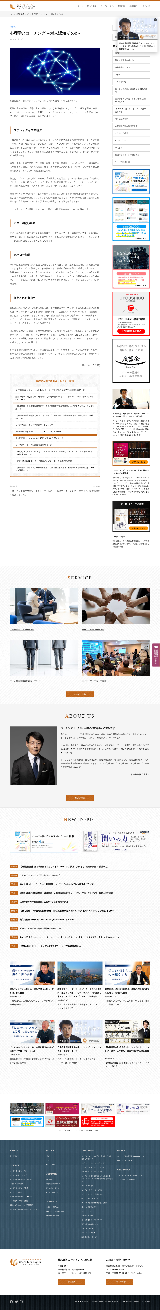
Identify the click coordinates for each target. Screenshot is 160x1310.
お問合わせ (145, 6)
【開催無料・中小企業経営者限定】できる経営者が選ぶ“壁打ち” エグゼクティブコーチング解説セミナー (55, 407)
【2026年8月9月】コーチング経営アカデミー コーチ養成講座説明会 (44, 461)
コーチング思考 (118, 537)
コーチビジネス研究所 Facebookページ (130, 1156)
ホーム (80, 6)
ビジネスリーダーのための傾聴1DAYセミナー (35, 445)
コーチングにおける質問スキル (92, 1194)
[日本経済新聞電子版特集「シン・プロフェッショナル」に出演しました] (80, 1031)
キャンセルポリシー (52, 1192)
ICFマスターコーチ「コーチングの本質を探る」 (130, 110)
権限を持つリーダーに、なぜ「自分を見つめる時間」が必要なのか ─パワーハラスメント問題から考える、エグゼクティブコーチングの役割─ (80, 993)
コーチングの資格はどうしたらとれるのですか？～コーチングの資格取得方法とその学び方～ (97, 1178)
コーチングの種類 (88, 1216)
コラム (13, 27)
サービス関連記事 (122, 162)
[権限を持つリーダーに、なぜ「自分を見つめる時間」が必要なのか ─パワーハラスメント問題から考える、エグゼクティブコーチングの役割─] (80, 973)
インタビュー (120, 140)
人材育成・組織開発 (17, 1184)
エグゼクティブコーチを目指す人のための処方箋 (131, 100)
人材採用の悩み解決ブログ (126, 126)
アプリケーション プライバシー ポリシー (131, 1175)
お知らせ (118, 53)
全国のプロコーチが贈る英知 (127, 155)
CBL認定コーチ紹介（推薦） (19, 1201)
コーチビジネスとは (88, 1233)
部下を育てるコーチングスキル (92, 1220)
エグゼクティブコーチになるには (93, 1167)
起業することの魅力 (88, 1228)
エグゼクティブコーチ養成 (94, 681)
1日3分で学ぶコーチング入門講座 (21, 1205)
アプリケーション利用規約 (126, 1179)
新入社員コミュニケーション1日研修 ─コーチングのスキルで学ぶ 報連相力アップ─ (51, 390)
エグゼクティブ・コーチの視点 (92, 1172)
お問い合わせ (120, 1281)
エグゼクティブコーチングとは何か (94, 1163)
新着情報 (122, 6)
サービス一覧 (105, 6)
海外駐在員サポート (123, 119)
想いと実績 (91, 6)
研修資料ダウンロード (53, 1216)
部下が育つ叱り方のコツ (90, 1224)
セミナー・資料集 (16, 1192)
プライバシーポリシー (53, 1188)
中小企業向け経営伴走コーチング (25, 681)
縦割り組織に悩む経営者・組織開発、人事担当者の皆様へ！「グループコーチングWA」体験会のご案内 (54, 398)
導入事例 (118, 148)
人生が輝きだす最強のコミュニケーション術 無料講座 (38, 431)
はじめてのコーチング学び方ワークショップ (34, 425)
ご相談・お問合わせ (52, 1207)
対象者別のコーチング (89, 1237)
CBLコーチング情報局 (124, 1160)
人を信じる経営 (121, 133)
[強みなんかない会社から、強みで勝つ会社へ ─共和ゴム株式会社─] (32, 973)
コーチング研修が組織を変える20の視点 (131, 90)
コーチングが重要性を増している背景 (94, 1203)
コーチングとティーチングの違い (93, 1190)
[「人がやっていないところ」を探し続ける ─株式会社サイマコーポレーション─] (32, 1031)
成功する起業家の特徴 (89, 1207)
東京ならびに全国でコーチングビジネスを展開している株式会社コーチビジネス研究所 (116, 1301)
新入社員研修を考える (124, 60)
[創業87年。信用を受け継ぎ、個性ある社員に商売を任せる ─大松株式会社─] (127, 973)
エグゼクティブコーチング (22, 629)
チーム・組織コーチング (93, 629)
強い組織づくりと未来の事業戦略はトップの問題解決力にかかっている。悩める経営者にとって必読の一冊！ (130, 544)
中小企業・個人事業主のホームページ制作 (24, 1209)
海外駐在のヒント (122, 67)
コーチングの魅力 (88, 1186)
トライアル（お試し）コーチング (21, 1196)
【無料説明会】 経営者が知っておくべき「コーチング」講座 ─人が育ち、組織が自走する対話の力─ (54, 416)
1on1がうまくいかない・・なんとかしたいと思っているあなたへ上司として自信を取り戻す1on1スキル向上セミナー (54, 452)
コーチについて (87, 1211)
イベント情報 (120, 82)
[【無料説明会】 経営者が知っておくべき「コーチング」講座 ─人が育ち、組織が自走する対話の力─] (127, 1031)
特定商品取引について (53, 1184)
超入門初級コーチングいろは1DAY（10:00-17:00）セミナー (40, 438)
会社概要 (133, 6)
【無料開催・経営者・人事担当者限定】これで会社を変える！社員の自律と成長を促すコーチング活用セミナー (55, 468)
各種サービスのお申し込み (55, 1211)
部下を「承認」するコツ (90, 1198)
